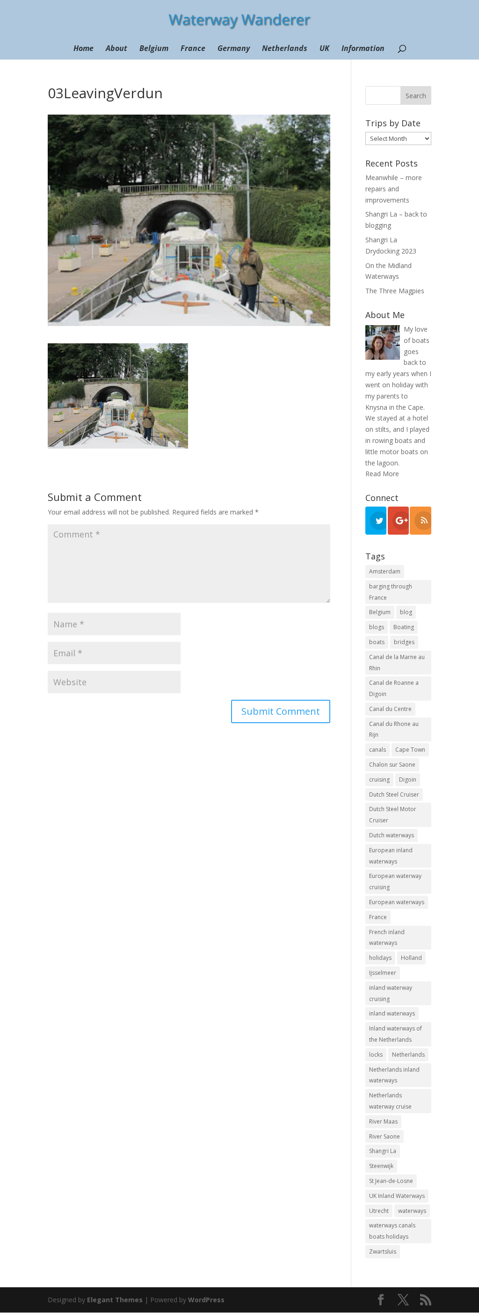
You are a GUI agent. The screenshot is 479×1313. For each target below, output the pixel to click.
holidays (380, 958)
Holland (411, 958)
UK (324, 49)
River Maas (383, 1121)
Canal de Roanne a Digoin (394, 688)
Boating (403, 627)
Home (83, 49)
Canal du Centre (390, 709)
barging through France (390, 592)
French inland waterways (387, 937)
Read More (382, 473)
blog (406, 612)
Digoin (407, 779)
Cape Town (410, 750)
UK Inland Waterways (397, 1196)
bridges (404, 642)
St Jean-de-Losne (391, 1181)
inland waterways (392, 1013)
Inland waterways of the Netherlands (395, 1034)
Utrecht (379, 1211)
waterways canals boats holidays (392, 1230)
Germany (234, 49)
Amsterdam (384, 571)
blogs (376, 627)
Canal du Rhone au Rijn (394, 729)
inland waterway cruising (390, 993)
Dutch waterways (391, 835)
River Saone (384, 1136)
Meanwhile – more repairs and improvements (393, 188)
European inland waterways (391, 855)
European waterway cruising (395, 881)
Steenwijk (381, 1166)
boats (377, 642)
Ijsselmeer (382, 973)
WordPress (206, 1299)
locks (376, 1055)
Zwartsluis (382, 1251)
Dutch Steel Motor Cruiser (392, 814)
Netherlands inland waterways (394, 1075)
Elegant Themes (115, 1299)
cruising (379, 779)
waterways (412, 1211)
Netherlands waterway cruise (390, 1100)
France (193, 49)
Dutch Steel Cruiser (394, 794)
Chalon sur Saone (392, 765)
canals (377, 750)
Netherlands (284, 49)
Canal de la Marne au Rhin (397, 662)
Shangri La (382, 1151)
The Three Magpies (394, 290)
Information (363, 49)
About (116, 49)
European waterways (396, 902)
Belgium (153, 49)
